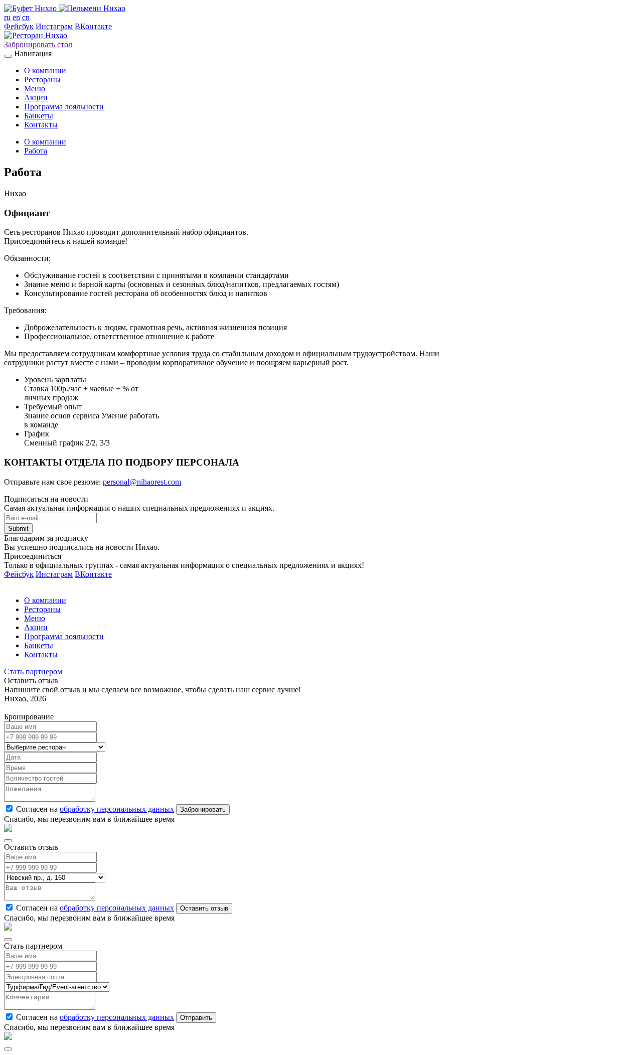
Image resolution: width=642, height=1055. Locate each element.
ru (7, 17)
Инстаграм (54, 26)
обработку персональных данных (117, 809)
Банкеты (38, 115)
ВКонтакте (93, 26)
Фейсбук (19, 26)
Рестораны (42, 79)
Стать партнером (33, 671)
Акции (36, 97)
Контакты (41, 124)
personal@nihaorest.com (142, 482)
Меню (34, 88)
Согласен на (95, 809)
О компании (45, 70)
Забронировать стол (38, 44)
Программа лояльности (64, 106)
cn (26, 17)
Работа (35, 150)
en (16, 17)
